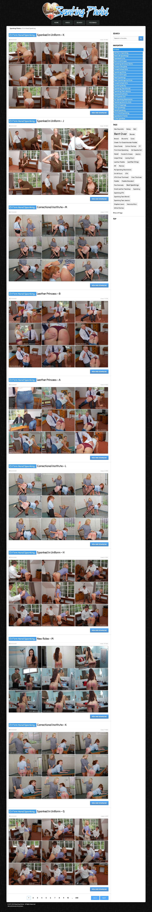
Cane (132, 139)
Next (104, 898)
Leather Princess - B (49, 293)
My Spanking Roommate (123, 99)
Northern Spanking (121, 53)
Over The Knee (136, 177)
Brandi (116, 139)
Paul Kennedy (119, 185)
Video (67, 23)
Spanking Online (120, 72)
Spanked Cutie (119, 58)
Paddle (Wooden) (128, 181)
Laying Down (129, 158)
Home (56, 23)
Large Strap (118, 158)
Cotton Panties (130, 146)
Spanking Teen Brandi (122, 89)
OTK (126, 173)
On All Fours (118, 173)
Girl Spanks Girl (120, 97)
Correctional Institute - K (51, 725)
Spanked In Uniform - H (50, 552)
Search (79, 23)
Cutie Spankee (119, 119)
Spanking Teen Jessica (122, 91)
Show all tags (117, 213)
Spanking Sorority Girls (122, 102)
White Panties (119, 208)
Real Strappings (120, 105)
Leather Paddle (119, 162)
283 (76, 898)
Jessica (137, 154)
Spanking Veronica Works (123, 64)
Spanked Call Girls (121, 94)
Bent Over (120, 134)
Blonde (132, 134)
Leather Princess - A (49, 380)
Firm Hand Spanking (23, 35)
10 (68, 898)
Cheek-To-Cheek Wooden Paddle (125, 142)
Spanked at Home (121, 116)
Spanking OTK (119, 193)
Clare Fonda (118, 146)
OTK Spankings (119, 108)
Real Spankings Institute (123, 80)
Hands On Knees (126, 154)
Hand (116, 154)
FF (140, 146)
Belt (135, 129)
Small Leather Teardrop (122, 189)
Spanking (136, 189)
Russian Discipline (120, 67)
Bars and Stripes (120, 61)
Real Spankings (120, 78)
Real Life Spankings (121, 56)
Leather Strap (133, 162)
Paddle (116, 181)
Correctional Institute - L (51, 466)
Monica (121, 166)
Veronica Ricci (132, 204)
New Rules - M (45, 638)
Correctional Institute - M (52, 207)
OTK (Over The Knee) (121, 177)
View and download (99, 113)
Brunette (125, 139)
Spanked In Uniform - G (50, 811)
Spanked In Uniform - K (50, 35)
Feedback (92, 23)
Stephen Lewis (119, 204)
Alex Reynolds (119, 129)
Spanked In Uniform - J (50, 121)
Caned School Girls (121, 69)
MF (115, 166)
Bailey (129, 129)
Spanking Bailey (120, 86)
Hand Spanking (119, 110)
